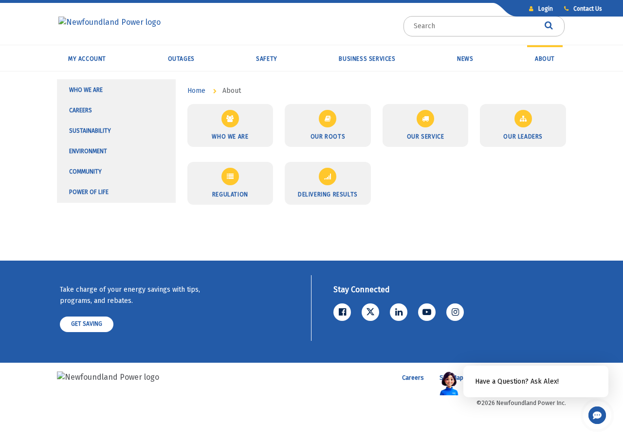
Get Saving (86, 323)
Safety (266, 58)
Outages (181, 58)
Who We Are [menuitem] (86, 90)
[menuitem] (87, 58)
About (545, 58)
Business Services (367, 58)
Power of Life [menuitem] (89, 192)
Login (545, 8)
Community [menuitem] (85, 171)
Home (196, 91)
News (465, 58)
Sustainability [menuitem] (90, 130)
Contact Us (587, 8)
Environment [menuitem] (88, 151)
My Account (87, 58)
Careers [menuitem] (80, 110)
